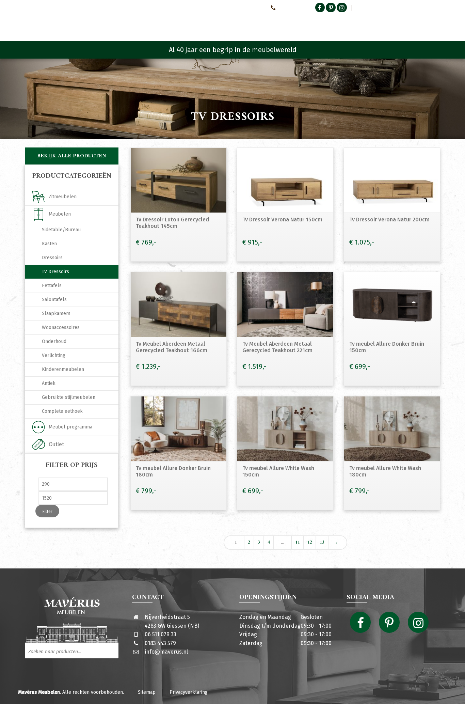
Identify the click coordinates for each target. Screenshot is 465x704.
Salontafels (54, 299)
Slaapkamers (56, 313)
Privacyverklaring (189, 692)
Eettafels (52, 285)
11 (297, 542)
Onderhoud (54, 341)
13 (322, 542)
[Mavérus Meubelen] (82, 22)
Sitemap (147, 692)
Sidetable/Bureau (61, 230)
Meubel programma (70, 427)
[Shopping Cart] (435, 24)
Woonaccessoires (61, 327)
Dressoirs (52, 258)
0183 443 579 (160, 643)
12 (309, 542)
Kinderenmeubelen (63, 369)
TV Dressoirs (55, 272)
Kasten (49, 244)
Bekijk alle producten (71, 156)
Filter (47, 511)
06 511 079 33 (160, 634)
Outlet (56, 444)
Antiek (48, 383)
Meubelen (60, 214)
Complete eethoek (62, 411)
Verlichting (53, 355)
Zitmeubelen (63, 197)
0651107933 (289, 7)
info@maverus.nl (166, 651)
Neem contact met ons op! (236, 7)
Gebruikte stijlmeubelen (68, 397)
